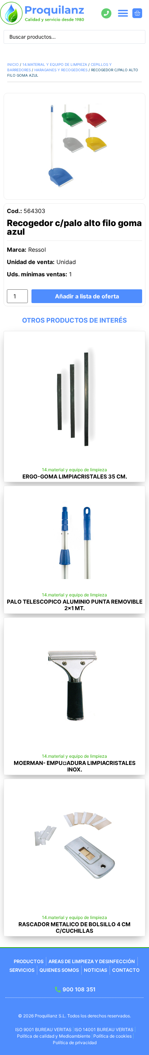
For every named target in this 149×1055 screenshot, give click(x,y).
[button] (123, 13)
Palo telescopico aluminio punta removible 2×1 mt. (74, 605)
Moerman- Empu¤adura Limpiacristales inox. (75, 766)
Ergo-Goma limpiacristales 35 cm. (74, 476)
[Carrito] (137, 13)
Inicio (13, 64)
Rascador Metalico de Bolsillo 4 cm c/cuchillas (74, 927)
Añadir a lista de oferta (87, 296)
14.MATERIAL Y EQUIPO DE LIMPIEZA (54, 64)
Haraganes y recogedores (61, 70)
